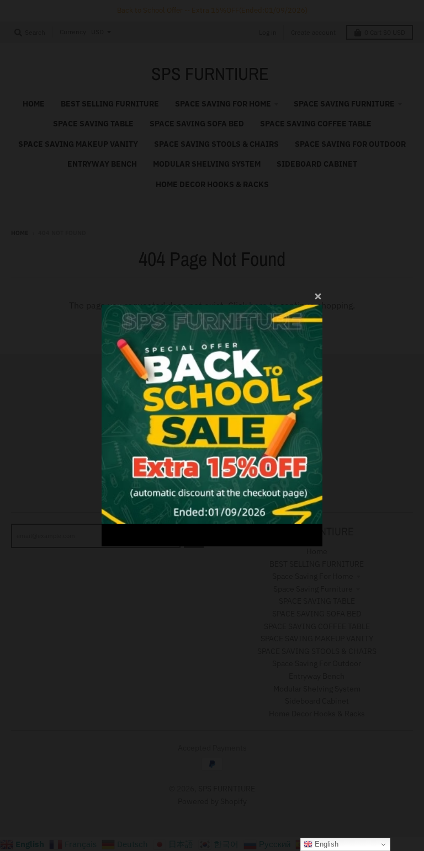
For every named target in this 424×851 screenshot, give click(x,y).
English (325, 844)
